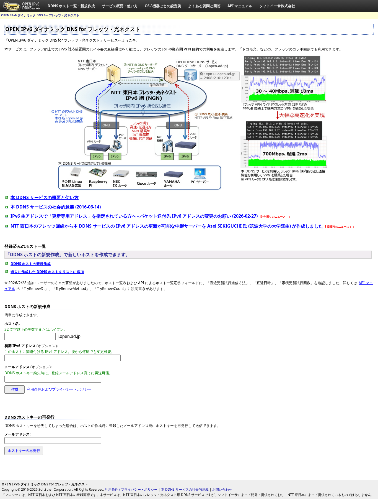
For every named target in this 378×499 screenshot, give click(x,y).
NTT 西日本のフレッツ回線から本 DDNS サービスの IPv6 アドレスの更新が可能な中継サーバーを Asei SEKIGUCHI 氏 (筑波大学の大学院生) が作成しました (167, 226)
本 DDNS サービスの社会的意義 (185, 489)
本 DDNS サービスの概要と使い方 (45, 197)
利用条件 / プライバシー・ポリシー (131, 489)
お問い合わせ (222, 489)
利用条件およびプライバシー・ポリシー (59, 389)
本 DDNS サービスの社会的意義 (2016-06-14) (56, 207)
